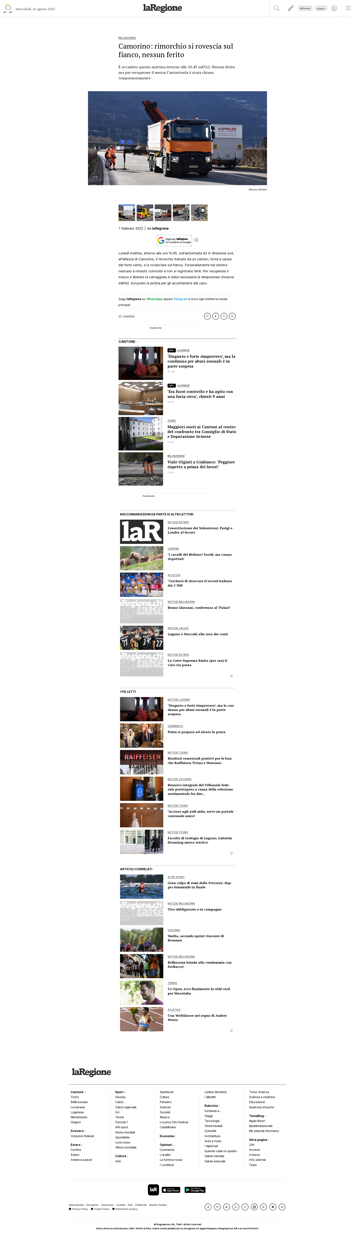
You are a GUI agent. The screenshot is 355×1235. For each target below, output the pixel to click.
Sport (119, 1092)
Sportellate (122, 1137)
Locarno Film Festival (174, 1122)
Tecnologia (211, 1121)
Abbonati (305, 8)
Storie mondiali (125, 1132)
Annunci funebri (158, 1205)
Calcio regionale (125, 1107)
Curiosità (210, 1131)
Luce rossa (122, 1142)
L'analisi (165, 1155)
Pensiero (166, 1102)
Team (253, 1165)
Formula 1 (121, 1122)
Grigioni (76, 1122)
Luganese (77, 1112)
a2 (120, 316)
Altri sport (121, 1127)
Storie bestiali (213, 1126)
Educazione (257, 1102)
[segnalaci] (291, 8)
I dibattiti (210, 1097)
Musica (164, 1117)
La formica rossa (171, 1160)
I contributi (167, 1165)
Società (165, 1112)
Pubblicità (140, 1205)
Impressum (107, 1205)
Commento (167, 1150)
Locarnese (78, 1107)
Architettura (212, 1136)
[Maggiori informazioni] (196, 240)
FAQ (130, 1205)
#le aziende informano (264, 1131)
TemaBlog (257, 1116)
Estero (76, 1145)
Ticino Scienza (259, 1092)
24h (251, 1145)
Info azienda (257, 1160)
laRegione (160, 228)
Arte (118, 1161)
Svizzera (77, 1131)
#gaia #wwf (257, 1121)
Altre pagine (258, 1140)
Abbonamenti (76, 1205)
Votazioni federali (82, 1136)
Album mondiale (125, 1147)
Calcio (119, 1102)
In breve (254, 1155)
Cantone (77, 1092)
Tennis (119, 1117)
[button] (208, 1207)
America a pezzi (81, 1160)
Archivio (254, 1150)
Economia (167, 1136)
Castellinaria (168, 1127)
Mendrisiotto (79, 1117)
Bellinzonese (79, 1102)
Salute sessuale (214, 1161)
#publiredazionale (261, 1126)
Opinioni (166, 1145)
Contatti (120, 1205)
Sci (117, 1112)
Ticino (75, 1097)
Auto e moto (212, 1141)
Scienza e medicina (262, 1097)
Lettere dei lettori (215, 1092)
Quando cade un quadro (220, 1151)
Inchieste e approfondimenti (215, 1111)
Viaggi (208, 1116)
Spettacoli (166, 1092)
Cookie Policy (101, 1209)
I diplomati (211, 1146)
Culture (121, 1156)
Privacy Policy (79, 1209)
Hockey (120, 1097)
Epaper (321, 8)
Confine (76, 1150)
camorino (129, 316)
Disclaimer (93, 1205)
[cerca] (277, 8)
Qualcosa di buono (261, 1107)
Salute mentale (214, 1156)
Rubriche (211, 1106)
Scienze (165, 1107)
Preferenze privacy (126, 1209)
